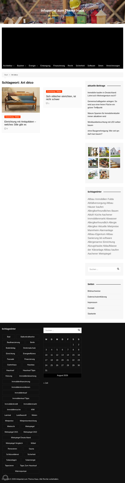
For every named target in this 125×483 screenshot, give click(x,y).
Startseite (92, 314)
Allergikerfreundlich (98, 222)
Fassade (10, 359)
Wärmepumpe (20, 471)
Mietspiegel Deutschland (21, 437)
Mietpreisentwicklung (28, 421)
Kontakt (91, 308)
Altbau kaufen (111, 249)
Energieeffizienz (29, 353)
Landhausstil (21, 415)
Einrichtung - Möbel (12, 117)
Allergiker (93, 226)
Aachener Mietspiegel (99, 253)
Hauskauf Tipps (29, 370)
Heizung (8, 376)
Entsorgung (45, 66)
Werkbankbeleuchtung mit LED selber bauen (104, 123)
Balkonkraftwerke (28, 337)
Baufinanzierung (13, 342)
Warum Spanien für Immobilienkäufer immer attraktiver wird (104, 114)
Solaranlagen (11, 460)
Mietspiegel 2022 (30, 432)
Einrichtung (10, 353)
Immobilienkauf (21, 393)
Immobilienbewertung (27, 376)
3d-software (105, 238)
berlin (32, 342)
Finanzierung (59, 66)
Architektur (7, 66)
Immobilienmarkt (30, 404)
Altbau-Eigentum (97, 234)
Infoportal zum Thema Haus (62, 11)
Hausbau (30, 365)
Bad (8, 337)
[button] (5, 477)
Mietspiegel (29, 426)
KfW (33, 409)
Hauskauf (10, 370)
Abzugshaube (95, 245)
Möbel (33, 443)
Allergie (113, 222)
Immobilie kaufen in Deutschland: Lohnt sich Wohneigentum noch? (102, 94)
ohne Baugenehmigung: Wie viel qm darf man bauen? (103, 132)
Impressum (92, 302)
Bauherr (20, 66)
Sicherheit (80, 66)
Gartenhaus (12, 365)
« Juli (45, 383)
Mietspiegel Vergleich (14, 443)
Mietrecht (11, 426)
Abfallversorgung (97, 203)
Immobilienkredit (11, 404)
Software (91, 66)
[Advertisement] (62, 45)
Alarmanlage (106, 230)
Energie (32, 66)
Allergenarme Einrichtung (101, 242)
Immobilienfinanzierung (21, 381)
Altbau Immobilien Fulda (101, 199)
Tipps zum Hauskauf (28, 465)
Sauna (31, 449)
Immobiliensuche (14, 409)
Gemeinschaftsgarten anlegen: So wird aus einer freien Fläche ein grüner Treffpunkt (102, 104)
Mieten (34, 415)
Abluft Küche (94, 214)
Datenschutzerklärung (97, 297)
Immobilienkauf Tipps (20, 398)
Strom (100, 66)
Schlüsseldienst (12, 454)
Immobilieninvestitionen (21, 387)
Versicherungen (113, 66)
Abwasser (111, 218)
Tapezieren (9, 465)
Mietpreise (9, 421)
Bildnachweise (94, 291)
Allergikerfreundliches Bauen (103, 210)
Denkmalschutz (29, 348)
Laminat (8, 415)
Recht (70, 66)
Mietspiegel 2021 (11, 432)
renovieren (12, 449)
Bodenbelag (10, 348)
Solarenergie (30, 460)
